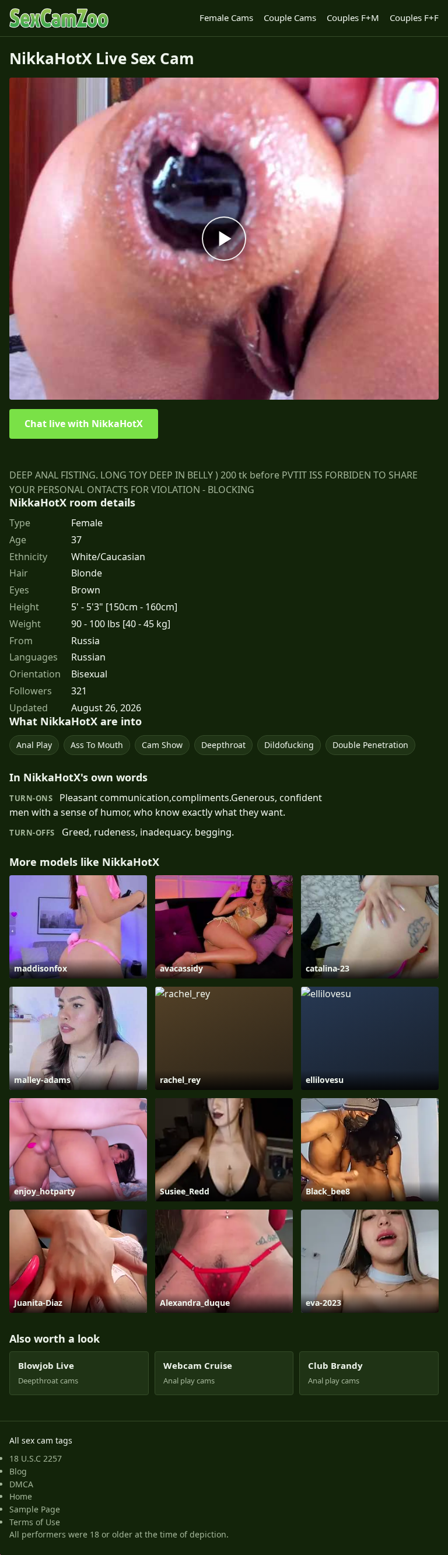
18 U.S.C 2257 (35, 1458)
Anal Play (34, 744)
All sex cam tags (40, 1440)
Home (20, 1496)
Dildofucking (289, 744)
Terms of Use (34, 1522)
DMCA (21, 1484)
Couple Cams (290, 17)
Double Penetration (370, 744)
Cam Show (162, 744)
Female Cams (226, 17)
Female (87, 522)
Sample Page (34, 1509)
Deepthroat (223, 744)
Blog (18, 1471)
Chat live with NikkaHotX (83, 423)
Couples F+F (414, 17)
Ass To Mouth (97, 744)
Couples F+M (353, 17)
